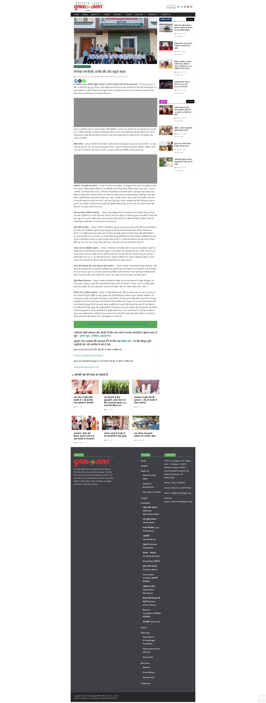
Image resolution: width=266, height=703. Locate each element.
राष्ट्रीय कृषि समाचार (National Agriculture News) (151, 511)
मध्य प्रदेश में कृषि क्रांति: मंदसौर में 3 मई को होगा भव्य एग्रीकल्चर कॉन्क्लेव (84, 400)
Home (77, 14)
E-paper (107, 14)
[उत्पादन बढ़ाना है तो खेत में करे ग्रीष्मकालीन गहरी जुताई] (115, 417)
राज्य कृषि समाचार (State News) (82, 66)
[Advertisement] (115, 112)
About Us (95, 14)
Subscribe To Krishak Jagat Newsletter (149, 640)
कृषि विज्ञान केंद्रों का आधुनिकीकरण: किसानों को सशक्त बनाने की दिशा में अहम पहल (118, 324)
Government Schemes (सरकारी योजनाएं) (150, 578)
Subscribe (139, 14)
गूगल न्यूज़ (84, 336)
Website (146, 667)
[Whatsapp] (84, 81)
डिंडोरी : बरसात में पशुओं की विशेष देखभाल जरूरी (183, 129)
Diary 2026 (148, 657)
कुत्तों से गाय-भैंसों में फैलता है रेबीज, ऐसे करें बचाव (182, 145)
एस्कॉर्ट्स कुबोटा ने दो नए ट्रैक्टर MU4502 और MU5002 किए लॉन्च (182, 84)
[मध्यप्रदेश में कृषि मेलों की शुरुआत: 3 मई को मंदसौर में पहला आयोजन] (145, 381)
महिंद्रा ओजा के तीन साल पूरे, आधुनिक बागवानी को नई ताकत (183, 46)
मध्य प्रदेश (101, 77)
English (168, 5)
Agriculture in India (152, 492)
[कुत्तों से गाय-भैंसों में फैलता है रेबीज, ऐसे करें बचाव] (166, 148)
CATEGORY (117, 14)
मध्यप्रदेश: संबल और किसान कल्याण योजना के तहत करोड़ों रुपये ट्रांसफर (84, 436)
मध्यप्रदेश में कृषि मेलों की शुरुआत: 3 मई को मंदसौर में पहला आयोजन (145, 400)
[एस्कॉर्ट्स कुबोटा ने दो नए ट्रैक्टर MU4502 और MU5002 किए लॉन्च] (166, 88)
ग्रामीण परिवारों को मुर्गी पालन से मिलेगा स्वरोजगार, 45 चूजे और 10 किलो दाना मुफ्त (182, 111)
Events (129, 14)
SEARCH (85, 14)
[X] (80, 81)
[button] (100, 14)
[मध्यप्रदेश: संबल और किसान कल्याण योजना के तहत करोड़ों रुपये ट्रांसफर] (85, 417)
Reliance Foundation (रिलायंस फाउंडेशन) (152, 613)
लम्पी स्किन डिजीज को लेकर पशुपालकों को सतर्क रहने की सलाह (183, 162)
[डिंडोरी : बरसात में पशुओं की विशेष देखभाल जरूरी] (166, 133)
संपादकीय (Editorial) (151, 621)
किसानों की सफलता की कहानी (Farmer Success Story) (151, 602)
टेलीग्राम (95, 336)
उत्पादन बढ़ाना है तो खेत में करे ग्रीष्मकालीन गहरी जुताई (115, 435)
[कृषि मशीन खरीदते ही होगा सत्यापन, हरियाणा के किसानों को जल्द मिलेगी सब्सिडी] (166, 31)
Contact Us (166, 14)
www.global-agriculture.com (86, 367)
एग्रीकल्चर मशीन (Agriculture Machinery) (149, 590)
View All (190, 19)
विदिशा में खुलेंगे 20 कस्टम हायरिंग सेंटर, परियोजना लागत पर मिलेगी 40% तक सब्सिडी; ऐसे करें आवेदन (183, 65)
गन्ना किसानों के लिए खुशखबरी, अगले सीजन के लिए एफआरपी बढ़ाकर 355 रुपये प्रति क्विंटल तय (115, 401)
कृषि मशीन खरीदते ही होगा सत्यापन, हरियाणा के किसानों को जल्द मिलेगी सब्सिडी (183, 27)
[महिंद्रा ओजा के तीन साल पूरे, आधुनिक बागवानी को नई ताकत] (166, 49)
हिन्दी (174, 5)
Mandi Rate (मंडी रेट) (151, 561)
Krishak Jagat (123, 77)
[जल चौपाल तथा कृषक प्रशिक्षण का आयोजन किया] (145, 417)
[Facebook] (76, 81)
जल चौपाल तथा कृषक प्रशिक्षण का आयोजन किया (145, 435)
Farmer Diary (149, 677)
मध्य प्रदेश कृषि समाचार (111, 77)
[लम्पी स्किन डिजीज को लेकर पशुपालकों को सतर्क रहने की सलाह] (166, 165)
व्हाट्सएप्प (105, 336)
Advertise (152, 14)
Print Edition (149, 672)
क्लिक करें (126, 341)
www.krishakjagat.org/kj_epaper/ (88, 355)
